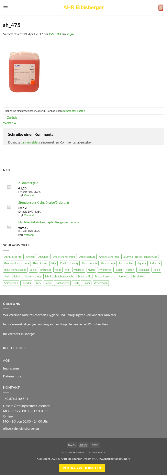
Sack (7, 276)
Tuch (76, 283)
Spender (26, 283)
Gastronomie (89, 263)
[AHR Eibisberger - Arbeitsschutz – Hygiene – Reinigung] (83, 7)
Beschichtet (40, 263)
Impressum (11, 368)
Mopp (58, 269)
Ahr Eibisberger (13, 256)
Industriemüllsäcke (15, 269)
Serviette (123, 276)
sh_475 (71, 34)
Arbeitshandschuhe (64, 256)
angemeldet (30, 142)
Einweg (74, 263)
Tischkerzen (62, 283)
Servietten (139, 276)
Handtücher (126, 263)
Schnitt (17, 276)
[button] (5, 8)
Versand (29, 195)
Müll (67, 269)
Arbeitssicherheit (109, 256)
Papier (118, 269)
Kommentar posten (73, 110)
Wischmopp (101, 283)
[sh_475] (23, 71)
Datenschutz (12, 376)
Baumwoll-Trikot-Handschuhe (140, 256)
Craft (63, 263)
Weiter (10, 123)
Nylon (91, 269)
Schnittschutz (33, 276)
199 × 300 (55, 34)
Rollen (156, 269)
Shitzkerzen (11, 283)
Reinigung (143, 269)
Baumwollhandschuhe (17, 263)
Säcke (48, 283)
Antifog (30, 256)
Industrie (155, 263)
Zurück (10, 117)
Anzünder (43, 256)
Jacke (33, 269)
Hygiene (141, 263)
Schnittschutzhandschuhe (59, 276)
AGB (6, 360)
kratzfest (45, 269)
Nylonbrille (104, 269)
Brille (53, 263)
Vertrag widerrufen (82, 468)
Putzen (130, 269)
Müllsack (79, 269)
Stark (38, 283)
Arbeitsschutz (87, 256)
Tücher (86, 283)
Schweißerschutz (105, 276)
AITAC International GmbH (113, 458)
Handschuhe (108, 263)
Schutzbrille (84, 276)
